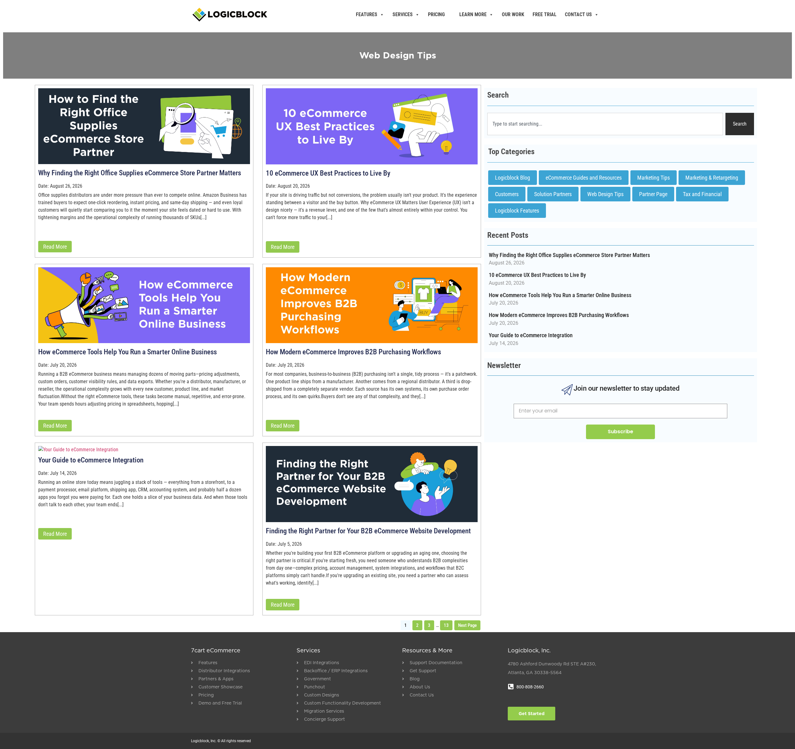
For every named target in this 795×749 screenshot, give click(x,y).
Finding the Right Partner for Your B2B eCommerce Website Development (368, 531)
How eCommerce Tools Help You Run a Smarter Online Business (127, 352)
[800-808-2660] (511, 687)
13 (446, 625)
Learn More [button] (473, 14)
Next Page (467, 625)
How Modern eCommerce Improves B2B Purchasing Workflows (353, 352)
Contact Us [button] (578, 14)
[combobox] (605, 124)
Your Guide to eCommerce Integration (90, 460)
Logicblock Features (517, 210)
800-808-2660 (530, 686)
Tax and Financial (702, 194)
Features (366, 14)
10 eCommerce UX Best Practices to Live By (328, 173)
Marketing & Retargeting (711, 177)
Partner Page (653, 194)
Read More (55, 246)
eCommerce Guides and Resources (584, 177)
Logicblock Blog (512, 177)
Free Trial (544, 14)
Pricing (436, 14)
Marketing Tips (653, 177)
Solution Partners (553, 194)
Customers (507, 194)
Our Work (513, 14)
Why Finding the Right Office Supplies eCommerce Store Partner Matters (139, 173)
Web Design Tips (605, 194)
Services (403, 14)
